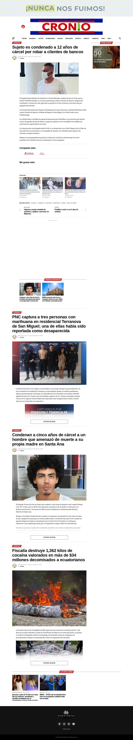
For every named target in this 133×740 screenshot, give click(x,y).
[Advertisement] (52, 248)
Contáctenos (66, 729)
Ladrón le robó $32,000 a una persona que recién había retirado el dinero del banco (75, 191)
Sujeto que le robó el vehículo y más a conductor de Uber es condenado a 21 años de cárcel (52, 191)
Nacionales (32, 38)
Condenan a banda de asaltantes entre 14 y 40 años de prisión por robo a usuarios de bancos (29, 191)
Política (40, 38)
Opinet (103, 38)
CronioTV (86, 38)
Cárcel (34, 203)
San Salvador (71, 203)
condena (41, 203)
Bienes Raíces (69, 38)
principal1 (57, 203)
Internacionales (50, 38)
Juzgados (49, 203)
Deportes (78, 38)
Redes (109, 38)
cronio (22, 58)
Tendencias (95, 38)
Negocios (60, 38)
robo (64, 203)
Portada (24, 38)
